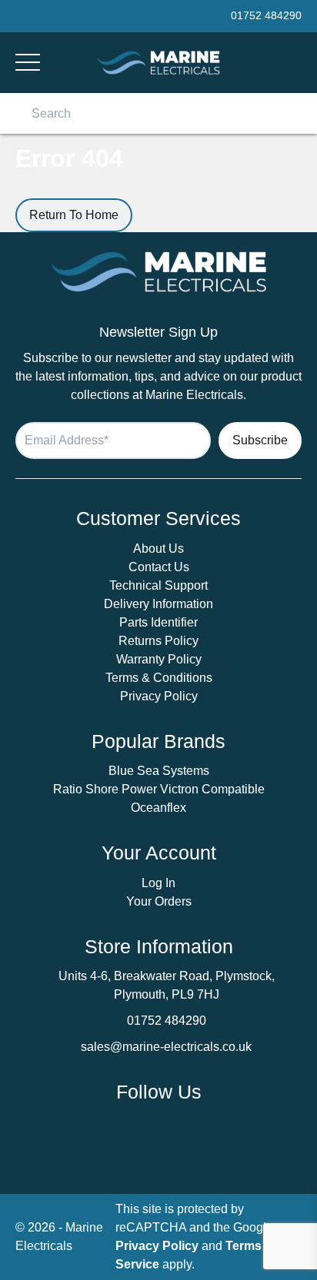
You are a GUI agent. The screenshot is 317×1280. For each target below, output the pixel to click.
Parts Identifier (158, 622)
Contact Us (158, 567)
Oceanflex (158, 807)
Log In (158, 882)
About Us (158, 548)
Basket (275, 62)
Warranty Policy (159, 659)
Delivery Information (158, 603)
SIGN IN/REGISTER (296, 62)
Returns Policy (158, 640)
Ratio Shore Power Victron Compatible (159, 789)
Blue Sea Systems (158, 770)
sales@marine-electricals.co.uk (166, 1046)
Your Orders (159, 901)
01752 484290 (166, 1020)
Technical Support (158, 585)
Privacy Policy (159, 696)
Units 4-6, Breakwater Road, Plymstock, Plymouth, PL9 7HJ (166, 985)
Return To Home (73, 214)
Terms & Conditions (158, 677)
